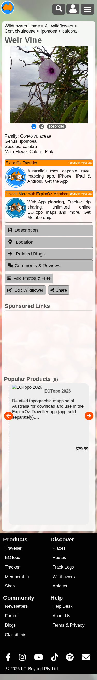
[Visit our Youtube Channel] (38, 658)
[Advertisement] (48, 340)
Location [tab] (23, 242)
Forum (11, 615)
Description (26, 230)
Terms (58, 625)
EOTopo (12, 557)
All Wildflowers (59, 25)
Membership (17, 576)
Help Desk (63, 606)
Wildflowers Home (22, 25)
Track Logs (63, 567)
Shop (10, 585)
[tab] (49, 230)
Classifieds (15, 634)
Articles (60, 585)
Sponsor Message (80, 162)
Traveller (13, 548)
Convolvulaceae (20, 31)
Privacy (77, 625)
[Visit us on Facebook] (8, 658)
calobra (69, 31)
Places (59, 548)
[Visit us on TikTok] (54, 658)
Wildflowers (64, 576)
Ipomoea (49, 31)
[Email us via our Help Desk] (86, 658)
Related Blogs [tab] (29, 254)
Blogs (10, 625)
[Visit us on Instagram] (22, 658)
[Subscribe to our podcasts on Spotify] (70, 658)
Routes (59, 557)
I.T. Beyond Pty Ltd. (40, 668)
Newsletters (16, 606)
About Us (61, 615)
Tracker (12, 567)
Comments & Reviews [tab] (37, 265)
